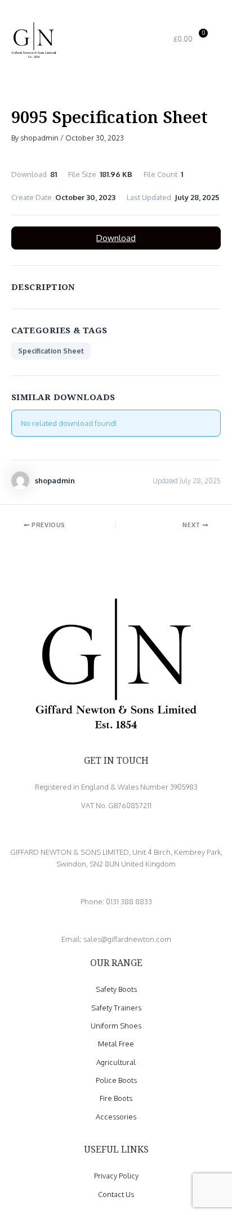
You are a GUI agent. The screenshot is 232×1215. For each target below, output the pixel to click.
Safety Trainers (116, 1007)
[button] (127, 39)
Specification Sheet (51, 351)
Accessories (116, 1116)
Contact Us (116, 1194)
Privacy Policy (116, 1175)
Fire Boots (116, 1098)
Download (116, 238)
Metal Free (116, 1043)
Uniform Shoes (116, 1025)
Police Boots (116, 1080)
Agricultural (116, 1062)
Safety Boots (116, 989)
